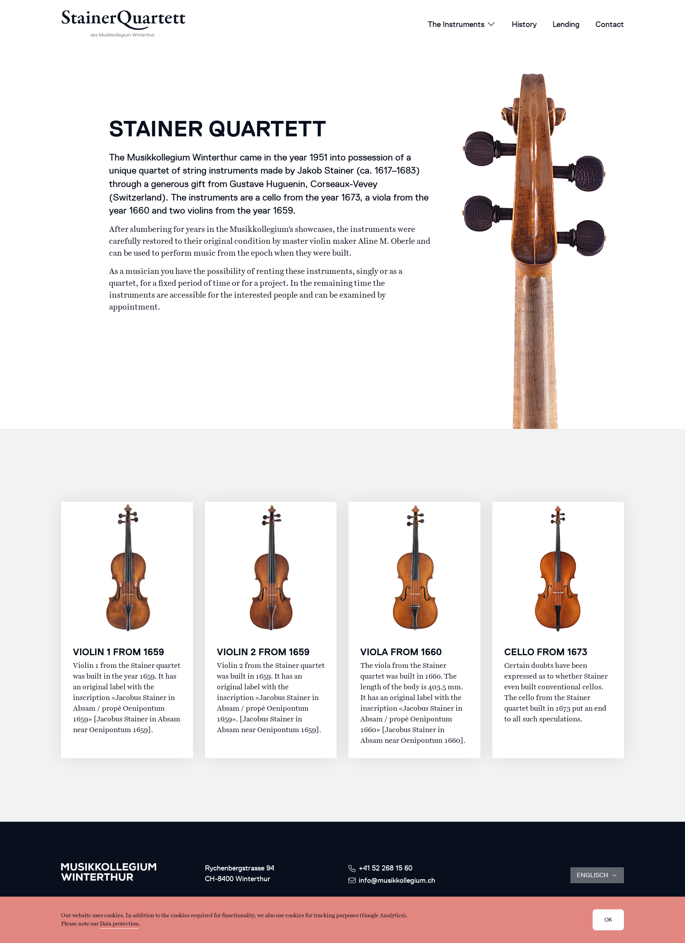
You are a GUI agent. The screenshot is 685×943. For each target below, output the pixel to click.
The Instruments (456, 24)
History (524, 24)
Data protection (119, 924)
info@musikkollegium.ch (397, 880)
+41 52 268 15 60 (385, 868)
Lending (566, 24)
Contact (609, 24)
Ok (608, 919)
